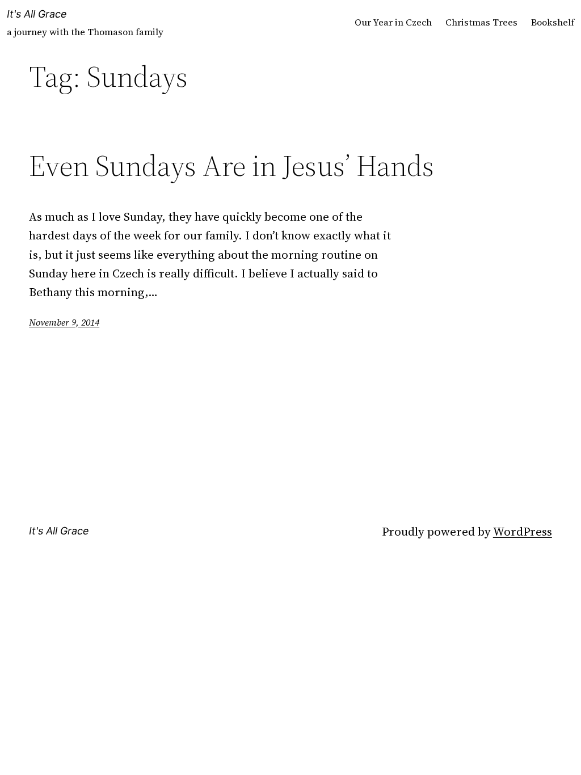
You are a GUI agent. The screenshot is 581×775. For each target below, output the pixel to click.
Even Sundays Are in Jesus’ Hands (231, 166)
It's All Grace (37, 14)
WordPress (522, 531)
